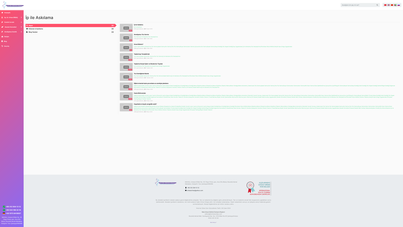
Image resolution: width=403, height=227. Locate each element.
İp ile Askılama (138, 25)
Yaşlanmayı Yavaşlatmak (142, 54)
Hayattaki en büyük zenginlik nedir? (145, 104)
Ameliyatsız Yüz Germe (141, 34)
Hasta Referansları (140, 93)
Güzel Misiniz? (138, 44)
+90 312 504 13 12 (193, 188)
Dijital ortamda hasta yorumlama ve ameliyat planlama (151, 83)
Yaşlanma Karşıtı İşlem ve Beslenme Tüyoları (148, 64)
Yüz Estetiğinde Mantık (141, 73)
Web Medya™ (213, 222)
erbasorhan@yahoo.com (195, 190)
